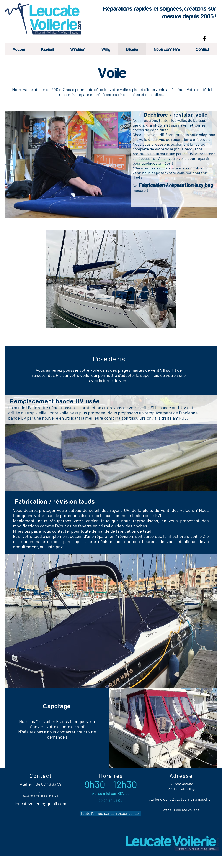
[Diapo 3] (105, 682)
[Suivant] (210, 620)
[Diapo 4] (123, 682)
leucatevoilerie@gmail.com (40, 803)
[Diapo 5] (117, 682)
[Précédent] (12, 620)
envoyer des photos (185, 168)
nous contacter (56, 531)
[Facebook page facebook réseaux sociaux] (204, 38)
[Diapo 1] (99, 682)
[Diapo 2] (112, 682)
